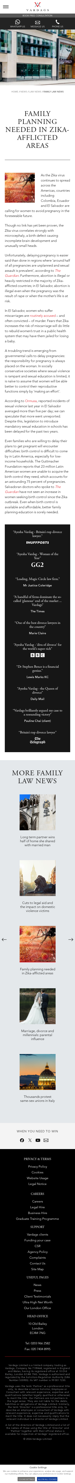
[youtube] (38, 1140)
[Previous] (4, 939)
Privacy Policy (37, 1166)
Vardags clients (37, 1234)
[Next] (71, 939)
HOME (14, 91)
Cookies (37, 1172)
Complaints (37, 1257)
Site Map (37, 1269)
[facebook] (22, 1140)
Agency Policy (38, 1252)
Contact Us (37, 1263)
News (23, 91)
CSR (37, 1246)
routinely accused (43, 316)
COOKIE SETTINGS (26, 1479)
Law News (35, 91)
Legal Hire (37, 1207)
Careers (37, 1201)
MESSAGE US (38, 26)
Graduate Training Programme (37, 1219)
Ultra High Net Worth (38, 1302)
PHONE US (57, 26)
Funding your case (37, 1240)
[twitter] (30, 1140)
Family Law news (53, 91)
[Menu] (6, 7)
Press (37, 1291)
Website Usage (37, 1178)
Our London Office (37, 1308)
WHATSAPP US (17, 26)
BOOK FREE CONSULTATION (37, 15)
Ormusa (31, 401)
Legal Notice (37, 1184)
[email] (46, 1140)
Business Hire (37, 1213)
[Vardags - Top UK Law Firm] (37, 10)
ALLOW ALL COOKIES (47, 1479)
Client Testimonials (37, 1296)
